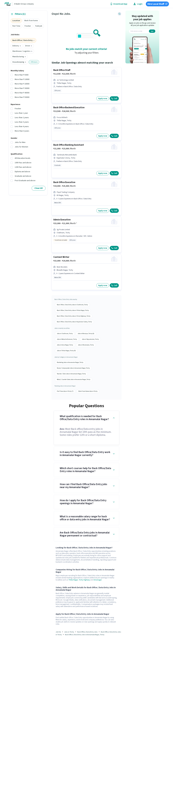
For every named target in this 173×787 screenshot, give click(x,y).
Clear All (38, 188)
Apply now (102, 98)
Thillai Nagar (73, 580)
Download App (120, 4)
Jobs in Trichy (69, 632)
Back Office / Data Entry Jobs (87, 632)
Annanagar (98, 580)
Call (115, 98)
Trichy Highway (84, 580)
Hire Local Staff (155, 4)
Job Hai (58, 632)
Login (139, 4)
